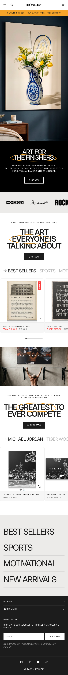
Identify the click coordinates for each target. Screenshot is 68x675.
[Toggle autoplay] (62, 135)
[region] (34, 78)
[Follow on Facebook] (21, 662)
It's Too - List (54, 326)
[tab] (19, 271)
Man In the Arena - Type (16, 326)
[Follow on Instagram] (29, 662)
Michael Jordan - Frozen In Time (21, 495)
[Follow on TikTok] (46, 662)
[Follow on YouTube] (38, 662)
